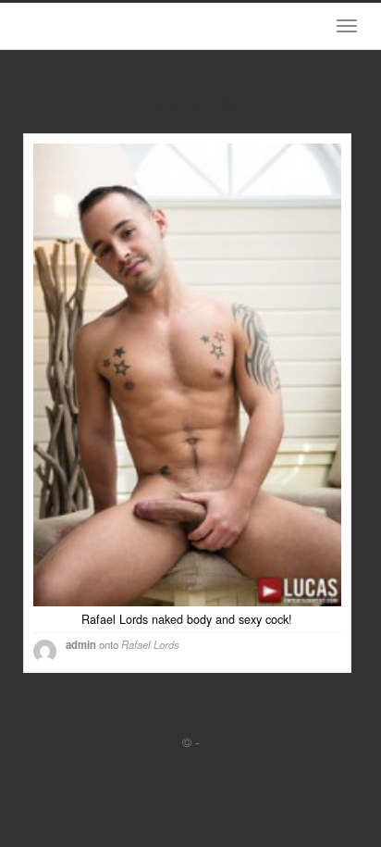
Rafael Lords (150, 644)
